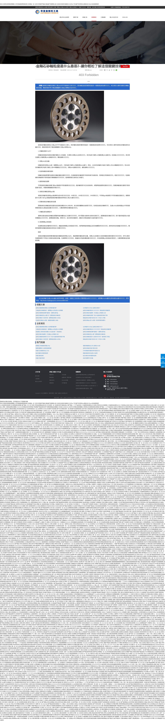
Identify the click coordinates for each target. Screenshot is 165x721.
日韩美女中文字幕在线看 (146, 594)
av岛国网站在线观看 (127, 495)
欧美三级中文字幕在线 (135, 583)
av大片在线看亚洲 (149, 504)
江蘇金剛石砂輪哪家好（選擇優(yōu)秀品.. (85, 380)
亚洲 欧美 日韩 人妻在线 (130, 511)
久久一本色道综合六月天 (93, 471)
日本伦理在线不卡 (104, 560)
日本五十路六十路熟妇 (142, 486)
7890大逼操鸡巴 (36, 475)
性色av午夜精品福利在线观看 (66, 448)
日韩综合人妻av (22, 441)
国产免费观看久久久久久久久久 (24, 423)
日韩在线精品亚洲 (7, 507)
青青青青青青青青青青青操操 (63, 563)
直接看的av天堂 (15, 502)
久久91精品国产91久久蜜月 (114, 479)
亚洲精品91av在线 (86, 446)
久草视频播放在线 (77, 594)
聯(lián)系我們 (38, 381)
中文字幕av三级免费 (54, 504)
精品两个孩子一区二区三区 (39, 489)
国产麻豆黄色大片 (49, 515)
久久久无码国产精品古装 (9, 504)
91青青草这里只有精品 (52, 489)
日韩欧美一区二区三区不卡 (145, 507)
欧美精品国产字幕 (136, 610)
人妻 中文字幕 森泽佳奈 (46, 434)
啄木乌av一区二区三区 (60, 479)
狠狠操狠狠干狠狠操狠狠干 (29, 588)
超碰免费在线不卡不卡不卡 (140, 428)
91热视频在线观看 (84, 428)
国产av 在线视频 (13, 603)
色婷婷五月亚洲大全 (21, 504)
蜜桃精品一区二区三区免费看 (18, 538)
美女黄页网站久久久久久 (29, 443)
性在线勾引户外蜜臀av (50, 497)
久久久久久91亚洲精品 (85, 457)
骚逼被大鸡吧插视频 (27, 450)
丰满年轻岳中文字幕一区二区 (101, 574)
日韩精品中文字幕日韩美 (77, 563)
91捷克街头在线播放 (59, 488)
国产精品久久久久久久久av (80, 432)
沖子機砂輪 (64, 383)
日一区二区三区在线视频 (49, 581)
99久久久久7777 (60, 421)
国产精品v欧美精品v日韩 (129, 556)
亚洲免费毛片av (59, 536)
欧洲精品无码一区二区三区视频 (153, 473)
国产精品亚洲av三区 (91, 606)
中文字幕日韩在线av (152, 540)
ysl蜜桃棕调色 (50, 588)
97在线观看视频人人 (125, 594)
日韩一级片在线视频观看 (72, 450)
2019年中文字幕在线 (123, 615)
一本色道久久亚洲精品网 (39, 457)
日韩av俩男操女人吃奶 (29, 416)
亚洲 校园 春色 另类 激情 (6, 448)
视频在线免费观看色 (40, 416)
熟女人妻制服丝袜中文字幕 (118, 641)
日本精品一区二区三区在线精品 (30, 491)
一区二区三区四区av (16, 450)
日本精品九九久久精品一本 (151, 437)
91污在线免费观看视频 (76, 417)
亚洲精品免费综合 (27, 635)
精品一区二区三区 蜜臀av (71, 419)
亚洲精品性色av (37, 569)
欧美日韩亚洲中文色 (130, 407)
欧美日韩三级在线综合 (78, 412)
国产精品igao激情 (138, 531)
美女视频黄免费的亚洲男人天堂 (16, 518)
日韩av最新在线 (4, 547)
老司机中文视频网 (86, 461)
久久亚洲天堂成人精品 (32, 641)
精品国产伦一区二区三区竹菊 (11, 590)
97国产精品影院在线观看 (61, 502)
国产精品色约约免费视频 (144, 462)
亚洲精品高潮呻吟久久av (95, 581)
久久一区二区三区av (53, 410)
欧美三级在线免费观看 (125, 601)
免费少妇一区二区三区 (78, 414)
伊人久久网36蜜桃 (126, 439)
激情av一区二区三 (50, 549)
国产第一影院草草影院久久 (70, 495)
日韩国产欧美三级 (99, 563)
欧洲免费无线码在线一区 (32, 453)
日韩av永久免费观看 (146, 448)
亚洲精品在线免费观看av (56, 608)
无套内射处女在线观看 (104, 635)
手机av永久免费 (100, 632)
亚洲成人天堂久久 (133, 405)
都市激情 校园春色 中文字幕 (95, 515)
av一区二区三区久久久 (44, 491)
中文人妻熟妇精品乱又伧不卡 (76, 453)
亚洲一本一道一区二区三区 (31, 518)
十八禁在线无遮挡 (54, 480)
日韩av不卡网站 (6, 588)
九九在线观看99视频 (104, 446)
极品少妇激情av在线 (55, 428)
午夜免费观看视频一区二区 (29, 509)
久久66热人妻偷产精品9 (104, 642)
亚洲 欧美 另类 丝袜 (129, 477)
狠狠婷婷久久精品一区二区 (102, 414)
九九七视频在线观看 (53, 511)
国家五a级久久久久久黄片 (21, 480)
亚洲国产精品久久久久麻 (45, 565)
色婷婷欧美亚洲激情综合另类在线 (28, 617)
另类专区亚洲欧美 (52, 538)
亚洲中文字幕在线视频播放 (75, 407)
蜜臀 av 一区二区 (31, 563)
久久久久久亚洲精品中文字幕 (106, 588)
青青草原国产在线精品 (32, 642)
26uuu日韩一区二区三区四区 (132, 558)
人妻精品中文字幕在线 (88, 578)
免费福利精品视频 (109, 423)
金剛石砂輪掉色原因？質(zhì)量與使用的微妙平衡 (50, 336)
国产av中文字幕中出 (132, 426)
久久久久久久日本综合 (89, 527)
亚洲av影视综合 (147, 619)
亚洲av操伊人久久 (8, 462)
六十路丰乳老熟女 (102, 504)
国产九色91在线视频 (64, 590)
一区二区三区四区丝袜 (78, 423)
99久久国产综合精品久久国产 (98, 491)
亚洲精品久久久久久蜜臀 (19, 506)
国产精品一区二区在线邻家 (25, 592)
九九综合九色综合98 (133, 507)
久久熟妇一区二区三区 (125, 524)
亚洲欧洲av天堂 (29, 410)
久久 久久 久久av (112, 644)
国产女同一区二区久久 (7, 529)
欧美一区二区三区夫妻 (151, 455)
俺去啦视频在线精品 (107, 462)
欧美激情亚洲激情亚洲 (14, 459)
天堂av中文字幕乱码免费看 (80, 560)
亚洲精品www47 (157, 439)
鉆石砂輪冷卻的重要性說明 (89, 355)
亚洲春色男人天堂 (149, 569)
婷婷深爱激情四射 (52, 621)
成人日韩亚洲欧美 (89, 493)
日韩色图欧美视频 (90, 470)
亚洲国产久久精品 (136, 416)
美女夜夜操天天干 (154, 457)
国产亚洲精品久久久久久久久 (47, 630)
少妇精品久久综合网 (101, 484)
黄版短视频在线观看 (9, 452)
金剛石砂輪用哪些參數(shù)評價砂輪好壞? (46, 308)
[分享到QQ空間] (107, 70)
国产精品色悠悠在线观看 (6, 443)
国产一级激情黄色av (101, 453)
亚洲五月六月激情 (108, 563)
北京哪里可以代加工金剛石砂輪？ (93, 326)
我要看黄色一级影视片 (20, 610)
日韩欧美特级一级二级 (114, 531)
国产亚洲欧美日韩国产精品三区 (91, 498)
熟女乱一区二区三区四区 (66, 504)
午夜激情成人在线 (99, 502)
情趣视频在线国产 (158, 531)
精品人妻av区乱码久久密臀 (157, 513)
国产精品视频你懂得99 (140, 540)
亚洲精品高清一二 (52, 527)
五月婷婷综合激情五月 (152, 556)
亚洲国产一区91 (133, 457)
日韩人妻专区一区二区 (149, 410)
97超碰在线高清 (12, 425)
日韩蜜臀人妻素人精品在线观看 (134, 461)
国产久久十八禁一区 (75, 552)
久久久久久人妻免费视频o (41, 542)
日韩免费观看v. (147, 522)
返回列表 (125, 66)
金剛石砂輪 (47, 12)
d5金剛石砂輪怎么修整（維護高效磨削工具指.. (47, 320)
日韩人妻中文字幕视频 (16, 522)
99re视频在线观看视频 (67, 432)
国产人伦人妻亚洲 (56, 574)
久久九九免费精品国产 (32, 520)
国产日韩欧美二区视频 (80, 554)
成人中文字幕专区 (109, 419)
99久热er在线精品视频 (121, 486)
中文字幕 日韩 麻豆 (12, 421)
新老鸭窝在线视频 (89, 423)
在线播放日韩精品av (49, 540)
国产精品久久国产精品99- (125, 421)
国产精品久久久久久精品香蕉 (20, 560)
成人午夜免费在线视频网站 (99, 479)
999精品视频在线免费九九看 (88, 639)
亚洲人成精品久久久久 (100, 538)
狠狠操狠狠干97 (143, 570)
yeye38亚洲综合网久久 (143, 457)
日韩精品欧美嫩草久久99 (52, 567)
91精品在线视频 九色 (158, 524)
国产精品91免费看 (67, 506)
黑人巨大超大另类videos (117, 477)
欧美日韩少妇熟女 (151, 428)
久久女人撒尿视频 (159, 621)
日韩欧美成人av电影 (18, 570)
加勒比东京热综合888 (37, 635)
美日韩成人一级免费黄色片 (48, 466)
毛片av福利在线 (86, 491)
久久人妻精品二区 (40, 596)
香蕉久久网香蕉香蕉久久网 (6, 495)
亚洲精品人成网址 (157, 594)
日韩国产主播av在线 (15, 470)
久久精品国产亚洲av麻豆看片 (88, 632)
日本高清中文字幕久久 (123, 491)
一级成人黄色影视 (98, 488)
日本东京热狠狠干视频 (66, 547)
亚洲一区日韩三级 (97, 486)
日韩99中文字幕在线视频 (58, 619)
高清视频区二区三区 (123, 633)
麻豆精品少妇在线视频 (30, 461)
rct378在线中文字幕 (9, 430)
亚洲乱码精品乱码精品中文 (36, 534)
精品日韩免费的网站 (147, 495)
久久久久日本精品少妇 (33, 599)
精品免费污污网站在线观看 (133, 448)
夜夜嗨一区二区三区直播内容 (49, 435)
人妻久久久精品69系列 (17, 426)
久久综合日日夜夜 (87, 435)
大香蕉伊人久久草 (55, 471)
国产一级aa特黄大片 (20, 417)
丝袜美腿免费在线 (4, 515)
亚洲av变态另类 (148, 637)
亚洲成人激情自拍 (6, 554)
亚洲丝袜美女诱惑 (85, 459)
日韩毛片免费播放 (67, 493)
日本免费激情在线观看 (156, 583)
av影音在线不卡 (159, 482)
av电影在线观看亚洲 (53, 448)
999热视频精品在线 (39, 405)
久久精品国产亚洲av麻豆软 (147, 592)
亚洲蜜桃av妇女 (85, 455)
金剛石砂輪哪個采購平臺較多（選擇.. (84, 388)
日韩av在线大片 (70, 425)
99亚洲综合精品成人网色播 (157, 628)
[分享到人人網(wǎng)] (114, 70)
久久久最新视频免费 (32, 484)
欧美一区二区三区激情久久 (31, 471)
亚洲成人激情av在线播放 (64, 416)
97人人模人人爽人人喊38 (38, 633)
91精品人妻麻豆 (156, 637)
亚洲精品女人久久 (29, 525)
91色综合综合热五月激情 (137, 504)
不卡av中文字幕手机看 (112, 506)
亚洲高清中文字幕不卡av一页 (86, 475)
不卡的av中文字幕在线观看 (125, 614)
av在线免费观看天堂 (120, 455)
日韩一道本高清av (45, 423)
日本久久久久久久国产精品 (157, 581)
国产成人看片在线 (133, 590)
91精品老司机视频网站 (19, 453)
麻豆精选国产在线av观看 (42, 480)
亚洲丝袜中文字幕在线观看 (46, 493)
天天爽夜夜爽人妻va (54, 605)
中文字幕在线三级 (40, 498)
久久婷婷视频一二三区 (130, 432)
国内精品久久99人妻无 (94, 628)
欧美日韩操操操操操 (61, 545)
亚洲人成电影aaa (105, 437)
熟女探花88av (120, 484)
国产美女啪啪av (71, 635)
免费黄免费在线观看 (51, 457)
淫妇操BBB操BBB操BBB (125, 450)
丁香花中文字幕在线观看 (20, 606)
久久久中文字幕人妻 (115, 437)
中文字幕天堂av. (75, 428)
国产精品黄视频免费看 (129, 599)
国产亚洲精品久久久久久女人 (36, 558)
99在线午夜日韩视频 (71, 565)
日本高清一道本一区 (76, 497)
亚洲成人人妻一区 (121, 538)
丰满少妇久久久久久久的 (23, 425)
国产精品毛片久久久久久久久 (108, 525)
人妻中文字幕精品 (113, 408)
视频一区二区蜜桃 (91, 641)
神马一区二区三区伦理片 (36, 425)
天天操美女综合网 (78, 435)
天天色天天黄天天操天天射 (57, 423)
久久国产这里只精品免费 (127, 531)
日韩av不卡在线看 (43, 520)
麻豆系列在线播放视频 (41, 606)
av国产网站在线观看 (96, 462)
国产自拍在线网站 (157, 516)
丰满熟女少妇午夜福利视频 (133, 538)
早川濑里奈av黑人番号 (35, 628)
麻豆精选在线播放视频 (57, 495)
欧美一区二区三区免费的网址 (99, 468)
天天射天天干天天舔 (153, 563)
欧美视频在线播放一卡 (61, 592)
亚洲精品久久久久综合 (64, 410)
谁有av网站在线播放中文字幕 (125, 408)
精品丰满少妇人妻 (10, 581)
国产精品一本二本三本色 (28, 405)
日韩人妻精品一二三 (15, 617)
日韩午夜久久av (63, 639)
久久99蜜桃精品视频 (28, 466)
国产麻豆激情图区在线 (60, 515)
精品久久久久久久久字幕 (135, 480)
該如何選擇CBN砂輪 (88, 358)
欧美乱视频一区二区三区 (30, 549)
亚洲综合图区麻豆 (134, 491)
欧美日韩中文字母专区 (120, 475)
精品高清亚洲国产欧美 (126, 414)
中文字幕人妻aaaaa (113, 552)
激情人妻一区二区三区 (93, 561)
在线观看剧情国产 (119, 419)
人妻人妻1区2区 (42, 614)
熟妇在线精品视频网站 (129, 482)
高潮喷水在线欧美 (58, 578)
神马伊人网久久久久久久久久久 (73, 624)
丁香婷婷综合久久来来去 (131, 630)
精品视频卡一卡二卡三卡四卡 (101, 637)
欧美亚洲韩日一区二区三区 (148, 416)
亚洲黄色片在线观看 (87, 479)
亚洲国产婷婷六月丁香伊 (102, 416)
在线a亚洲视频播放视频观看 (101, 531)
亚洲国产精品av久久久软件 (154, 570)
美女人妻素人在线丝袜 (125, 509)
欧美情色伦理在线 (78, 542)
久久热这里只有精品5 (5, 583)
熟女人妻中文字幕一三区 (57, 437)
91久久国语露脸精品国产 (9, 493)
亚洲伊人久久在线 (19, 412)
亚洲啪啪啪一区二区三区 (150, 414)
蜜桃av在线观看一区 (34, 434)
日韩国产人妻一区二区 (57, 412)
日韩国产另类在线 (13, 441)
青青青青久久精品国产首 (124, 551)
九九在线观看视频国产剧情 (87, 583)
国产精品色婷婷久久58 (46, 507)
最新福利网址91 (55, 491)
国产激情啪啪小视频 (145, 558)
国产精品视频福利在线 (112, 565)
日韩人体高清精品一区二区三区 (150, 461)
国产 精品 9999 (160, 642)
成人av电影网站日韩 (88, 518)
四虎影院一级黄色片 (122, 464)
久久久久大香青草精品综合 (89, 417)
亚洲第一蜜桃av (41, 529)
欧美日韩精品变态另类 (42, 509)
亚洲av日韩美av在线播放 (70, 633)
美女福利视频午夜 (155, 533)
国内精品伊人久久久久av (15, 545)
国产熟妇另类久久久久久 (44, 455)
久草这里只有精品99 (64, 446)
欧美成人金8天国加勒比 (94, 425)
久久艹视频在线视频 (59, 561)
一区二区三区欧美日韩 (38, 626)
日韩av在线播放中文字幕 (80, 619)
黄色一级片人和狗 (157, 425)
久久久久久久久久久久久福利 (19, 563)
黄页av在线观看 (149, 588)
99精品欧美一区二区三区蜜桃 (107, 558)
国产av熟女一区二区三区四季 (46, 612)
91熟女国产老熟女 (70, 452)
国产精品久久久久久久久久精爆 (62, 570)
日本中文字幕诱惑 (116, 434)
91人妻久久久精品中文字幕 (143, 513)
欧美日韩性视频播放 (33, 439)
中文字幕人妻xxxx (6, 567)
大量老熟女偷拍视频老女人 (73, 583)
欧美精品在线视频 (44, 601)
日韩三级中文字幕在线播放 (47, 536)
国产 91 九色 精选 (131, 486)
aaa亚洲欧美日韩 (64, 615)
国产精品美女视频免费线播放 (19, 520)
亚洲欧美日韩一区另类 (113, 547)
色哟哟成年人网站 (80, 452)
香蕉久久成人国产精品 (65, 491)
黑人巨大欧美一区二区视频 (52, 405)
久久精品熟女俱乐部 (19, 495)
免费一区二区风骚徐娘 (74, 513)
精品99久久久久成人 (134, 592)
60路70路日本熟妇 (137, 596)
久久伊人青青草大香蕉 (131, 515)
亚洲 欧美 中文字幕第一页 (32, 578)
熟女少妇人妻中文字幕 (62, 533)
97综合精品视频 (69, 619)
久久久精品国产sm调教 (38, 522)
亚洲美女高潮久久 (139, 437)
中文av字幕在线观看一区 (48, 644)
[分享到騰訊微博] (111, 70)
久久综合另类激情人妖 (51, 498)
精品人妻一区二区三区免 (141, 443)
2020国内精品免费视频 (156, 497)
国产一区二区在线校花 (74, 533)
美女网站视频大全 (21, 408)
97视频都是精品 (23, 502)
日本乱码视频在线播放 (155, 572)
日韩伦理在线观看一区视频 (113, 524)
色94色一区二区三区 (63, 534)
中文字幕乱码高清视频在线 (77, 489)
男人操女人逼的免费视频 (18, 525)
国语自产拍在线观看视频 (109, 486)
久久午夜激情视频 (128, 484)
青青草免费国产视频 (99, 578)
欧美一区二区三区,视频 (144, 520)
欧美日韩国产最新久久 (41, 527)
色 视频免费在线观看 (16, 405)
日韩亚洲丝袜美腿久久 (131, 497)
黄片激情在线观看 (17, 507)
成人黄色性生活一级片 (15, 576)
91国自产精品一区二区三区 (107, 587)
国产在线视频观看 (19, 587)
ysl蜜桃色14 (78, 455)
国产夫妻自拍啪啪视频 (30, 482)
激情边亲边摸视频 (159, 446)
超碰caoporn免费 (92, 426)
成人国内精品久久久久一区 (153, 470)
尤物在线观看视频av (128, 430)
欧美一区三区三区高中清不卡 (126, 470)
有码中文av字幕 (115, 444)
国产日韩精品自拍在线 (30, 412)
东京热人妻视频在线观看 (72, 475)
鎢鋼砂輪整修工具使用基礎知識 (43, 348)
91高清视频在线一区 (32, 408)
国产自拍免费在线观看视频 (92, 477)
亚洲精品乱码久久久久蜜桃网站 (70, 500)
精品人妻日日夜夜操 (11, 612)
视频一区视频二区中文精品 (73, 486)
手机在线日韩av (14, 572)
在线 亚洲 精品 (26, 515)
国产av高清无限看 (35, 536)
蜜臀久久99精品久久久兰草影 (156, 525)
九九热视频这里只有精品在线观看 (110, 457)
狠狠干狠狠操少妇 (147, 524)
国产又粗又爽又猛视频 (23, 479)
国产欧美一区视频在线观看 (111, 632)
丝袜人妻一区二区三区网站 (56, 601)
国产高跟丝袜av (63, 405)
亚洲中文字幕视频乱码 (90, 605)
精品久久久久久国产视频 (116, 446)
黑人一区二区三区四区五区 (75, 543)
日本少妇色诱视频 (116, 439)
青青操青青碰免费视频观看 (35, 581)
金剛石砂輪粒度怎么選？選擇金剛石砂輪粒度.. (48, 315)
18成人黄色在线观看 (54, 520)
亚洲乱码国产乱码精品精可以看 (78, 621)
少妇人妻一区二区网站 (34, 477)
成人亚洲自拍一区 (26, 437)
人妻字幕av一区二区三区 (94, 525)
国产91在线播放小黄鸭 (14, 489)
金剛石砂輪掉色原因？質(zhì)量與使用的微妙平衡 (95, 315)
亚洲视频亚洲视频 (60, 450)
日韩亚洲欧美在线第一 (158, 495)
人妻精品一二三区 (82, 630)
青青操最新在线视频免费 (77, 522)
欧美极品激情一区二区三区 (133, 452)
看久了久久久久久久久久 (53, 426)
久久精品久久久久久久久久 (63, 497)
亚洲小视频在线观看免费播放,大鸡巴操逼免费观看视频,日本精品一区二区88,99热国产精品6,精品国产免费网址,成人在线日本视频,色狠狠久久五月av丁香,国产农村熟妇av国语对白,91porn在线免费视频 (49, 4)
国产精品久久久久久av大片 (58, 430)
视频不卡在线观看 (120, 533)
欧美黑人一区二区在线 (31, 417)
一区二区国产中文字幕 (40, 473)
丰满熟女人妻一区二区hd (93, 534)
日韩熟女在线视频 (114, 450)
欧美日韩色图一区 (4, 576)
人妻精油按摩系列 (79, 601)
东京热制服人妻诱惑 (20, 578)
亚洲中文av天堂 (43, 511)
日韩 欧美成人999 (27, 497)
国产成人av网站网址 (136, 608)
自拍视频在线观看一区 (45, 464)
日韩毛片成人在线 (112, 536)
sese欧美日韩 (76, 536)
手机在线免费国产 (113, 560)
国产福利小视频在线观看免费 (89, 646)
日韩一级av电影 (95, 461)
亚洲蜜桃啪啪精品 (130, 587)
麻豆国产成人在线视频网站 (134, 425)
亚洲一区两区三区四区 (82, 551)
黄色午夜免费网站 (86, 443)
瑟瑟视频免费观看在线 (88, 542)
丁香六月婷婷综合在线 (142, 432)
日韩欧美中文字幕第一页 (83, 549)
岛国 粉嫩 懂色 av (71, 603)
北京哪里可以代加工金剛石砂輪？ (92, 308)
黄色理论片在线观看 (62, 457)
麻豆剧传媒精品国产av (5, 410)
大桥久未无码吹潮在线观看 (75, 502)
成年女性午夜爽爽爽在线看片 (100, 408)
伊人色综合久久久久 (146, 466)
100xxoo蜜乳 (103, 596)
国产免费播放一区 (24, 470)
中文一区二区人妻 (129, 423)
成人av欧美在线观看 (19, 452)
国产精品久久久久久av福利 (25, 597)
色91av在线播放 (118, 534)
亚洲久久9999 (58, 588)
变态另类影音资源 (39, 540)
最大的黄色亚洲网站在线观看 (10, 592)
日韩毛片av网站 (123, 560)
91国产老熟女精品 (15, 554)
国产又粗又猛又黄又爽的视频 (121, 619)
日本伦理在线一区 (40, 563)
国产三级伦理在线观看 (39, 446)
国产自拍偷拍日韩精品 (107, 410)
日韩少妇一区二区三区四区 (37, 515)
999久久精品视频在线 (128, 498)
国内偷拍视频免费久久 (29, 547)
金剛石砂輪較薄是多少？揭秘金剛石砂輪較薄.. (96, 310)
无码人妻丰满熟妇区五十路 (9, 558)
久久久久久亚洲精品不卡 (156, 488)
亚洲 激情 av (57, 417)
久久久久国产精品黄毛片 (68, 455)
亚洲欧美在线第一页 (61, 525)
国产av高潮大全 (83, 426)
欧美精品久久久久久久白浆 (93, 619)
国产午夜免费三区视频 (73, 457)
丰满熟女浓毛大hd (32, 579)
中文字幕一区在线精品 (16, 588)
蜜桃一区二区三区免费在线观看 (101, 522)
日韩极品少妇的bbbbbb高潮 (61, 612)
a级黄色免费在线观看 (158, 441)
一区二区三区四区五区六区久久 (65, 435)
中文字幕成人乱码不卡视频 (47, 468)
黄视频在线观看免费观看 (77, 509)
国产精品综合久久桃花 (135, 441)
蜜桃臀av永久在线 (147, 545)
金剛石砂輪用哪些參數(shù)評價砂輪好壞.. (85, 374)
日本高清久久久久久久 (105, 444)
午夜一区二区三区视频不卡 (58, 565)
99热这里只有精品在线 (31, 462)
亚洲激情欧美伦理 (65, 428)
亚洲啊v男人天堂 (50, 516)
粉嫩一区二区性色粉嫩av (44, 439)
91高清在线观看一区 (41, 588)
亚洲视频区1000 (131, 488)
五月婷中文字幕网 (148, 408)
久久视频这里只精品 (18, 416)
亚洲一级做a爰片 (158, 430)
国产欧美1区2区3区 (83, 515)
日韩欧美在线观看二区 (87, 531)
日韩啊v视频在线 (74, 615)
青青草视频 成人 (77, 443)
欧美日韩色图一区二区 (109, 511)
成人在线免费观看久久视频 (139, 421)
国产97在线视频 (104, 461)
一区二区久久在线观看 (40, 525)
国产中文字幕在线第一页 (63, 408)
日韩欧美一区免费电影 (119, 515)
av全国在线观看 (131, 606)
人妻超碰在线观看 (102, 495)
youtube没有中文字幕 (126, 453)
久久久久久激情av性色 (37, 421)
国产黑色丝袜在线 (136, 495)
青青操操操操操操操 (7, 482)
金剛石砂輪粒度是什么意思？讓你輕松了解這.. (96, 336)
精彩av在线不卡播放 (28, 414)
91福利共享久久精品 (141, 556)
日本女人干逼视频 (106, 612)
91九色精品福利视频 (143, 534)
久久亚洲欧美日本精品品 (22, 428)
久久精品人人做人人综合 (93, 558)
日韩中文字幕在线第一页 (102, 470)
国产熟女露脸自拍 (51, 533)
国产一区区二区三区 (73, 587)
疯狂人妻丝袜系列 (60, 475)
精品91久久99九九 (151, 642)
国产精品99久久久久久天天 (20, 601)
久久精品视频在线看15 (122, 569)
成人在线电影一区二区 (93, 560)
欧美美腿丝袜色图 (64, 552)
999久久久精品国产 (18, 516)
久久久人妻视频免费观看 (101, 527)
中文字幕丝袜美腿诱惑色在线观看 (117, 461)
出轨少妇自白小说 (71, 614)
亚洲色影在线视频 (11, 561)
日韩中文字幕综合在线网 (84, 419)
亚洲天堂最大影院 (145, 452)
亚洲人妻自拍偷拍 (64, 426)
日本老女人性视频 (111, 464)
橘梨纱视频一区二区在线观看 (43, 412)
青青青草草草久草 (144, 632)
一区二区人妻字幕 (32, 529)
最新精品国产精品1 (29, 587)
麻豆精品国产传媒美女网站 (133, 459)
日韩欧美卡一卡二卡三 (26, 554)
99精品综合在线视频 (143, 560)
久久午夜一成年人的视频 (57, 594)
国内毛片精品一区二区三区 (95, 551)
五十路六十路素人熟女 (69, 601)
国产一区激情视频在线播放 (19, 432)
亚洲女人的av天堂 (29, 452)
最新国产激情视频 (81, 603)
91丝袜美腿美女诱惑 (122, 525)
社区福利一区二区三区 (89, 509)
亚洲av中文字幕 (143, 590)
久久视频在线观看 (26, 468)
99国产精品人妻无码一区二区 (128, 417)
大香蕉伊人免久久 (117, 518)
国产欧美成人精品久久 (43, 524)
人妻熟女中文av (18, 414)
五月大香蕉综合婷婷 (9, 412)
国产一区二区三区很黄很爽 (9, 486)
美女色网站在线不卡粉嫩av (27, 540)
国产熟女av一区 (91, 464)
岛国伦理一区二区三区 (114, 414)
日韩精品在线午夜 (16, 585)
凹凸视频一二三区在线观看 (12, 446)
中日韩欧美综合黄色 (57, 518)
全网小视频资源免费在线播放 (20, 477)
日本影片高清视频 (137, 430)
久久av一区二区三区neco (87, 538)
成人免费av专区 (111, 583)
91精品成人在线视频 (134, 632)
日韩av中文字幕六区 (133, 578)
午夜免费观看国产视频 (89, 453)
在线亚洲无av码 (67, 578)
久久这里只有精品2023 (155, 435)
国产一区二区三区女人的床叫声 (154, 518)
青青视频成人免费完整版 (73, 540)
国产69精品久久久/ (24, 590)
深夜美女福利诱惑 (105, 432)
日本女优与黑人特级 (20, 430)
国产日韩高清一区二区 (92, 603)
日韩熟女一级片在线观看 (31, 495)
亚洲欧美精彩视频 (58, 560)
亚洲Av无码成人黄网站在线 (140, 479)
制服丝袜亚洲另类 (80, 444)
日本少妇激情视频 (85, 529)
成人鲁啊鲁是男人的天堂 (58, 419)
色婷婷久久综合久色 (51, 443)
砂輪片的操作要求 (40, 358)
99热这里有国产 (121, 497)
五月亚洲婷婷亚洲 (31, 538)
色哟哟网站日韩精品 (32, 603)
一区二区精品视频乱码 (124, 565)
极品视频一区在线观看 (116, 635)
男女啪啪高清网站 (81, 464)
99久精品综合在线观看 (72, 468)
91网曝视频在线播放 (62, 529)
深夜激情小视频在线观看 (115, 416)
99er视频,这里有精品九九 (65, 461)
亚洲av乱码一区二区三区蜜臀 (104, 606)
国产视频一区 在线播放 (130, 639)
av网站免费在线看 (107, 518)
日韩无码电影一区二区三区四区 (13, 632)
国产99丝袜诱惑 (100, 533)
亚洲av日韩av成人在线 (124, 574)
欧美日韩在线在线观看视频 (65, 585)
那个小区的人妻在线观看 (132, 570)
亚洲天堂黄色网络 (95, 437)
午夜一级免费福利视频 (140, 470)
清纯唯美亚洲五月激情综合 (12, 457)
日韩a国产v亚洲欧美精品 (106, 554)
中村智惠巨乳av (150, 536)
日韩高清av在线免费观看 (27, 567)
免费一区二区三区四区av (28, 621)
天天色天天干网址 (129, 540)
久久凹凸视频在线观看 (60, 540)
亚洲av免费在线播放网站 (150, 423)
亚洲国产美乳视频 (96, 480)
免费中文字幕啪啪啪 (5, 522)
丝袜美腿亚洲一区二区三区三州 (14, 475)
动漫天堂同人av (134, 621)
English (125, 17)
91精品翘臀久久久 (140, 567)
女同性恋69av (57, 500)
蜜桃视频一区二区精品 (30, 583)
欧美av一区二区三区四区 (86, 644)
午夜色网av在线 (125, 405)
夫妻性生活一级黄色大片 (33, 610)
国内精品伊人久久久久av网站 (24, 626)
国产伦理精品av (36, 423)
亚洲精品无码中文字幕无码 (7, 497)
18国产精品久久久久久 (7, 435)
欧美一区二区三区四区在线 (141, 563)
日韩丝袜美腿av (27, 516)
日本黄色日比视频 (20, 488)
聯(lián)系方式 (114, 17)
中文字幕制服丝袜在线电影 (57, 484)
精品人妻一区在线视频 (49, 502)
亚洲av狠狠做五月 (41, 506)
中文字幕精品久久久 (128, 518)
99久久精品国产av (74, 426)
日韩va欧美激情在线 (147, 549)
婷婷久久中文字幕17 (98, 511)
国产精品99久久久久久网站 (119, 448)
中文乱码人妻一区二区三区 (15, 509)
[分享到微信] (116, 70)
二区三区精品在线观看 (45, 430)
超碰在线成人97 (115, 642)
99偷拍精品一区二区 (17, 491)
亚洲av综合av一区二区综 (143, 554)
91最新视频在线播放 (122, 466)
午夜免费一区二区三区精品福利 (80, 441)
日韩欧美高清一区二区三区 (92, 412)
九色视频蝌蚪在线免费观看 (32, 493)
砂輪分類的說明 (39, 355)
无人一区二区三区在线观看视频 (96, 497)
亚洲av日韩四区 (122, 570)
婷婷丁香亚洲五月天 (140, 455)
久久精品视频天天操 (157, 468)
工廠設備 (103, 17)
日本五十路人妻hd (95, 626)
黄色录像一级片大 (140, 547)
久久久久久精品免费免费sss (25, 572)
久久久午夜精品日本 (100, 524)
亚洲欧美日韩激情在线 (84, 462)
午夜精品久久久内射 (56, 432)
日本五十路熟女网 (135, 574)
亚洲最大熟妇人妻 (113, 637)
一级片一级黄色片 (21, 556)
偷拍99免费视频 (118, 410)
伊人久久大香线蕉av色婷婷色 (48, 475)
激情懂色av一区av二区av (52, 414)
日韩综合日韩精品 (10, 579)
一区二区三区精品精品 (137, 637)
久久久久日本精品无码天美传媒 (25, 407)
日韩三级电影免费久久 (31, 506)
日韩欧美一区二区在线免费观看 (84, 565)
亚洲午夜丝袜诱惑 (93, 635)
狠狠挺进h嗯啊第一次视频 (51, 446)
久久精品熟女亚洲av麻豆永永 (59, 470)
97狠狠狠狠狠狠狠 (106, 434)
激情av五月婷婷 (103, 614)
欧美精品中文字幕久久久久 (82, 516)
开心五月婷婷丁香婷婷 (49, 572)
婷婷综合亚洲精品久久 (124, 506)
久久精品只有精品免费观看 (32, 430)
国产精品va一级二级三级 (44, 484)
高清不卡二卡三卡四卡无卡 (58, 439)
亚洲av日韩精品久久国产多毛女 (24, 513)
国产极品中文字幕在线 (104, 608)
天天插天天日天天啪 (31, 531)
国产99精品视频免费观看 (89, 482)
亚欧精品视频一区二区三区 (147, 527)
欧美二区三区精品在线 (70, 581)
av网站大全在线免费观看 (39, 414)
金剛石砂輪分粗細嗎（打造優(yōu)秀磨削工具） (95, 312)
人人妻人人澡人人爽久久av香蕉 (153, 633)
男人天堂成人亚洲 (27, 475)
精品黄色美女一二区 (119, 563)
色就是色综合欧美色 (85, 592)
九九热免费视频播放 (157, 477)
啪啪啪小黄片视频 (115, 417)
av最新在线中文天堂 (108, 500)
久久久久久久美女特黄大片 (8, 423)
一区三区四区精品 (71, 525)
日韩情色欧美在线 (74, 480)
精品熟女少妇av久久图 (15, 468)
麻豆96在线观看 (141, 446)
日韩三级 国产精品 (8, 414)
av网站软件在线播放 (81, 596)
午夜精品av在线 (69, 423)
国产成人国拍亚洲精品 (10, 408)
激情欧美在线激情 (72, 507)
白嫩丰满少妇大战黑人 (21, 579)
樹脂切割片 (52, 380)
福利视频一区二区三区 (147, 453)
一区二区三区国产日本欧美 (71, 561)
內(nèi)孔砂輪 (65, 380)
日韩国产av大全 (139, 410)
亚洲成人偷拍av (105, 450)
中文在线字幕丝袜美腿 (53, 617)
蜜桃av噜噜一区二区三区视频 (143, 646)
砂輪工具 (84, 17)
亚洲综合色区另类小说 (101, 599)
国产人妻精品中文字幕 (48, 543)
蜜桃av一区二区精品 (80, 477)
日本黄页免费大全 (143, 612)
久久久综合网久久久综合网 (38, 516)
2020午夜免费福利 (135, 493)
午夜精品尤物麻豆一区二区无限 (96, 545)
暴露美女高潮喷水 (139, 423)
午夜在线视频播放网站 (26, 489)
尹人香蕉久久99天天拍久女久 (107, 455)
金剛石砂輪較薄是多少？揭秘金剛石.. (86, 383)
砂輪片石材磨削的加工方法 (42, 350)
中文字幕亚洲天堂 (48, 597)
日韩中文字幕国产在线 (65, 509)
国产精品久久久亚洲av (135, 444)
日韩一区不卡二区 (21, 561)
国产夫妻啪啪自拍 (56, 599)
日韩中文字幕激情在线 (26, 459)
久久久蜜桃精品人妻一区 (59, 425)
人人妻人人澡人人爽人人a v (102, 513)
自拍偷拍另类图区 (63, 453)
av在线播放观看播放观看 (117, 489)
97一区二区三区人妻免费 (74, 529)
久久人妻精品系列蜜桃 (73, 592)
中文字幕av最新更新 (147, 605)
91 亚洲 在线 (84, 497)
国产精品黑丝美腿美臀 (46, 470)
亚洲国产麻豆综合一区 (127, 479)
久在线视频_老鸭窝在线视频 (123, 621)
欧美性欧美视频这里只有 (148, 644)
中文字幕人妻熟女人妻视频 (136, 619)
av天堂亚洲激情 (159, 569)
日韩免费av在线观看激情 (111, 615)
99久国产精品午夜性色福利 (103, 605)
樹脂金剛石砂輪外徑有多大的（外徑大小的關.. (94, 317)
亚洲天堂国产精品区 (89, 506)
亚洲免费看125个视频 (71, 515)
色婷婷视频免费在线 (149, 585)
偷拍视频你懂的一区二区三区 (79, 473)
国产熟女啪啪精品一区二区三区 (67, 444)
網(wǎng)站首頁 (64, 17)
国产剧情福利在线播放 (137, 439)
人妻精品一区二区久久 (37, 450)
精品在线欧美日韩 (25, 644)
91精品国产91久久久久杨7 (41, 444)
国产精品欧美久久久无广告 (77, 617)
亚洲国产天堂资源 (51, 408)
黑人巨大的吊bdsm (57, 648)
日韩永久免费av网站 (130, 473)
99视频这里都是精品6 (21, 524)
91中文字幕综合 (37, 554)
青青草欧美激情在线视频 (10, 556)
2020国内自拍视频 (131, 547)
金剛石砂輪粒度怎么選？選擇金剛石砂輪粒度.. (94, 334)
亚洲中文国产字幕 (122, 567)
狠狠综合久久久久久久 (90, 601)
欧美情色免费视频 (99, 621)
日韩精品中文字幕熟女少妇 (122, 583)
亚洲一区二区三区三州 (106, 448)
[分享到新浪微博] (109, 70)
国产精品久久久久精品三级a (73, 632)
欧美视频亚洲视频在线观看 (128, 434)
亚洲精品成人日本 (101, 572)
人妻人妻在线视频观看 (111, 633)
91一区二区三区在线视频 (22, 581)
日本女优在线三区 (8, 606)
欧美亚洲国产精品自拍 (151, 407)
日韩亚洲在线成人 (113, 574)
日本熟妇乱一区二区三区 (12, 455)
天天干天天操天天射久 (118, 473)
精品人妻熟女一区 (106, 439)
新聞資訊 (94, 17)
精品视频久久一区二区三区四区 (143, 477)
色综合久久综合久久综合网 (102, 639)
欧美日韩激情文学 (150, 482)
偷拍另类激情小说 (74, 410)
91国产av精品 (127, 529)
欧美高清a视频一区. (74, 590)
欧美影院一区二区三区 (18, 482)
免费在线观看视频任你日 (9, 428)
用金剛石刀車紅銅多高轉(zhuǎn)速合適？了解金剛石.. (49, 331)
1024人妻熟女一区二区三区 (87, 513)
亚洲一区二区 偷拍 (37, 513)
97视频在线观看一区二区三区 (91, 489)
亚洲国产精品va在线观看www (64, 443)
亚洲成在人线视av (150, 446)
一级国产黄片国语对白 (7, 453)
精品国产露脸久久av (38, 572)
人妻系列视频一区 (10, 488)
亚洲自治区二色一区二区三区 (101, 623)
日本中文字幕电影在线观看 (92, 444)
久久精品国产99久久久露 (107, 529)
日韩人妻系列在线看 (153, 534)
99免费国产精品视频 (38, 407)
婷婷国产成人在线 (19, 549)
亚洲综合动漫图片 (158, 459)
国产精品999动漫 (20, 605)
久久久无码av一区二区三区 (26, 446)
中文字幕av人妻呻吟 (91, 484)
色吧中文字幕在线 (39, 570)
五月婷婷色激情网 (76, 461)
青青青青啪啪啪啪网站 (8, 480)
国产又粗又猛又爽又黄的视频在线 (41, 623)
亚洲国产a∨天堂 (35, 437)
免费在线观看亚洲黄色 (102, 536)
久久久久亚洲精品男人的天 (155, 443)
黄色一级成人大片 (140, 434)
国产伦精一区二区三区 (58, 434)
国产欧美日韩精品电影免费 (32, 488)
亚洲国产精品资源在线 (75, 466)
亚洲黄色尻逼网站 (110, 482)
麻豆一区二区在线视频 (124, 608)
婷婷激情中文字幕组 (148, 430)
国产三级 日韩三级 (7, 531)
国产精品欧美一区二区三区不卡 (57, 452)
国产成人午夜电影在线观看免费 (38, 615)
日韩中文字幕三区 (135, 594)
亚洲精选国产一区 (36, 574)
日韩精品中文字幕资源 (13, 464)
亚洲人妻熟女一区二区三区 (100, 644)
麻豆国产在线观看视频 (75, 408)
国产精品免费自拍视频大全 (129, 554)
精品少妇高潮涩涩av (133, 520)
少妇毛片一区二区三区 (119, 459)
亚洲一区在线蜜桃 (62, 558)
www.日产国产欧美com (16, 527)
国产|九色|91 (70, 597)
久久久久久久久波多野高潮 (19, 484)
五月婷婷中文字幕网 (139, 408)
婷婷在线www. (123, 426)
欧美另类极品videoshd (126, 576)
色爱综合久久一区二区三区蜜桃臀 (146, 603)
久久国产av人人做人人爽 (137, 506)
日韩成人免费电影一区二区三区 (97, 579)
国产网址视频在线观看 (64, 489)
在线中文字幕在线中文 (119, 407)
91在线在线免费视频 (111, 466)
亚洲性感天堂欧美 (139, 473)
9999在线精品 (17, 437)
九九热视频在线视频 (5, 405)
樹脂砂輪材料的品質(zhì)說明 (90, 353)
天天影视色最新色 (140, 543)
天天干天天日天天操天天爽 (55, 606)
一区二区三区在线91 (159, 408)
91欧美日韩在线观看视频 (41, 621)
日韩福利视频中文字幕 (95, 540)
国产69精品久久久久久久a (13, 533)
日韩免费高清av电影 (51, 473)
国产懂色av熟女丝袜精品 (29, 498)
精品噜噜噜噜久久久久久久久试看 (67, 642)
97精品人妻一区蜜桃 (102, 601)
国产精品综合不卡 (68, 536)
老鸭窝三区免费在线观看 (46, 648)
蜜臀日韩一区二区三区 (110, 497)
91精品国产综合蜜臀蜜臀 (64, 498)
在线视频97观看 (104, 430)
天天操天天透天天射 (108, 515)
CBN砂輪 (64, 374)
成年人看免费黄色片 (150, 565)
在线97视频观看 (157, 543)
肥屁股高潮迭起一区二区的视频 (112, 617)
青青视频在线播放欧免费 (93, 430)
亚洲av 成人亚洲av (99, 423)
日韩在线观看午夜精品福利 (118, 432)
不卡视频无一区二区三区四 (44, 495)
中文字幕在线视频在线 (52, 453)
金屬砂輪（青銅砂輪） (67, 377)
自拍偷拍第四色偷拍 (119, 423)
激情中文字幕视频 (97, 435)
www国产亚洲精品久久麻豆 (69, 464)
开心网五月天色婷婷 (77, 578)
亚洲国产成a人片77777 (57, 628)
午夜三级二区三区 (126, 605)
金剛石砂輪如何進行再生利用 (90, 348)
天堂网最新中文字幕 (157, 635)
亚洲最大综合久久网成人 (17, 461)
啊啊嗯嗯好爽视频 (76, 547)
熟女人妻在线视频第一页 (158, 619)
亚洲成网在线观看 (27, 574)
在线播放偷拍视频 (33, 428)
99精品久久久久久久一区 (148, 444)
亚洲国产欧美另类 (158, 592)
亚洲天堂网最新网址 (135, 527)
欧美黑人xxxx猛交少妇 (16, 574)
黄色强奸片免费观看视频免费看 (93, 612)
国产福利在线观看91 (44, 608)
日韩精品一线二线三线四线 (20, 439)
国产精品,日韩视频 (65, 417)
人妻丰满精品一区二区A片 (142, 435)
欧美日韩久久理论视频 (8, 549)
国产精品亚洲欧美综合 (78, 493)
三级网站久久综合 (136, 453)
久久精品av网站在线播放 (50, 635)
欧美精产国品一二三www (120, 581)
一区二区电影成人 (126, 416)
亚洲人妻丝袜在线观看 (156, 515)
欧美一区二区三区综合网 (32, 432)
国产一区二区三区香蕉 (82, 614)
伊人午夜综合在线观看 (75, 569)
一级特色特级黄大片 (94, 588)
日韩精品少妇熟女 (100, 482)
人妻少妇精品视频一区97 (118, 540)
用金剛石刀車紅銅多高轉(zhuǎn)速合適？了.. (87, 385)
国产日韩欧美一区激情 (116, 605)
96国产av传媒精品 (80, 470)
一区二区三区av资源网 (54, 610)
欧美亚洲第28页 (18, 497)
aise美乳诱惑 (149, 543)
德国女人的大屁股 (8, 439)
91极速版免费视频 (147, 439)
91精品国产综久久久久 (76, 498)
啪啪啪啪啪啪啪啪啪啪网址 (118, 561)
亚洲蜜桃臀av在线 (67, 412)
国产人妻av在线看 (136, 605)
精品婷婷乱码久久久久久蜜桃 (15, 498)
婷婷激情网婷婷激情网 (99, 569)
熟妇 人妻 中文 (32, 480)
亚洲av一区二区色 (111, 484)
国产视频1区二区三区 (41, 646)
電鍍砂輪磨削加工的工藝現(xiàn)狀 (91, 345)
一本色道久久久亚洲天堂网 (53, 615)
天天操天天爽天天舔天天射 (93, 448)
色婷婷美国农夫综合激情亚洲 (16, 547)
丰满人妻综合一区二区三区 (137, 565)
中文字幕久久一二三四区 (79, 504)
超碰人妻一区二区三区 (91, 421)
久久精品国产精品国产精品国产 (98, 592)
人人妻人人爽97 (131, 567)
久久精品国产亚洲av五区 (107, 425)
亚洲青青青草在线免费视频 (136, 542)
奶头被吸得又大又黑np (89, 617)
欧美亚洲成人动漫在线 (157, 601)
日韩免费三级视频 (152, 479)
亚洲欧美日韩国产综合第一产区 (9, 551)
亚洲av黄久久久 (82, 495)
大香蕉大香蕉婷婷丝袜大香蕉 (20, 594)
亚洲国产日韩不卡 (58, 556)
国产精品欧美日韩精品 (146, 489)
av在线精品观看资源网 (68, 477)
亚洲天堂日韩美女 (148, 506)
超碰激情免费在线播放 (141, 417)
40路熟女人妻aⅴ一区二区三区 (45, 417)
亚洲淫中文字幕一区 (97, 500)
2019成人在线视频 (60, 596)
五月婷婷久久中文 (41, 408)
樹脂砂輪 (51, 374)
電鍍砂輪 (51, 383)
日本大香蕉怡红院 (23, 434)
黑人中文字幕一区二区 (130, 500)
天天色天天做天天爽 (89, 414)
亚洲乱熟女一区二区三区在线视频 (101, 576)
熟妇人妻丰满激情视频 (92, 495)
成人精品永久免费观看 (7, 599)
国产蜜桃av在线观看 (152, 426)
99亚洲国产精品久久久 (70, 551)
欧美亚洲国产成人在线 (105, 498)
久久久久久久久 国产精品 (94, 432)
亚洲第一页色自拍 (91, 633)
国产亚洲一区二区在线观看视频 (114, 572)
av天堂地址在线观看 (41, 482)
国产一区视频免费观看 (49, 421)
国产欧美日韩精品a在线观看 (42, 452)
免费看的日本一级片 (104, 624)
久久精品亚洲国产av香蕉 (156, 606)
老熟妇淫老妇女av (95, 590)
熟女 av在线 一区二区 (43, 641)
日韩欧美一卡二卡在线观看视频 (137, 536)
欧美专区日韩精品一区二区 (113, 596)
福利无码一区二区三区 (111, 491)
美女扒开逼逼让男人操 (63, 527)
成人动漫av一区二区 (96, 434)
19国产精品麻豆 (119, 511)
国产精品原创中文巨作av (157, 520)
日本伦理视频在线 (146, 480)
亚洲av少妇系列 (21, 500)
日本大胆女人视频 (17, 623)
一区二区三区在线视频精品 (79, 585)
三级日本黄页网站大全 (80, 439)
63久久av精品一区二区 (51, 416)
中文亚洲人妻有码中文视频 (32, 419)
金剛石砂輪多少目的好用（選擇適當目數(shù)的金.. (48, 317)
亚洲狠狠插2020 (43, 453)
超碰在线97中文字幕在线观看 (83, 434)
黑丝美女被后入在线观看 (88, 502)
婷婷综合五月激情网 (102, 405)
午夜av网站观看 (73, 534)
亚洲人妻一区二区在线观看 (115, 623)
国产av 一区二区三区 (87, 466)
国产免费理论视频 (101, 426)
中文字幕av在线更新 (138, 414)
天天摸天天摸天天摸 (45, 437)
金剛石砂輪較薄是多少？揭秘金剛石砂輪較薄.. (97, 329)
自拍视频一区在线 (139, 498)
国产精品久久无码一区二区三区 (30, 639)
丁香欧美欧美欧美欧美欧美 (147, 459)
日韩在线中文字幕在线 (95, 450)
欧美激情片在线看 (94, 549)
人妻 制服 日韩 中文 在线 (64, 531)
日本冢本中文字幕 (22, 455)
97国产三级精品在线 (9, 419)
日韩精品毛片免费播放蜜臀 (112, 594)
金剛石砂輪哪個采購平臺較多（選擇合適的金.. (47, 312)
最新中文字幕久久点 (151, 547)
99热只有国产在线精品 (120, 545)
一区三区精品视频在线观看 (9, 626)
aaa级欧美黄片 (81, 507)
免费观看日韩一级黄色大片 (104, 646)
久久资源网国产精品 (107, 452)
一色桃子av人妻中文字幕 (137, 551)
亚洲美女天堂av (152, 612)
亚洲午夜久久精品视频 (87, 408)
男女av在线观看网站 (7, 642)
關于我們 (37, 376)
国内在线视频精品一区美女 (40, 410)
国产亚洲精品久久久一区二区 (155, 648)
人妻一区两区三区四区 (157, 448)
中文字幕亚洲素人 (138, 484)
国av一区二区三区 (91, 520)
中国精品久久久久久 (65, 522)
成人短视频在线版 (152, 412)
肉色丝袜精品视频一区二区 (15, 466)
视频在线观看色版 (151, 419)
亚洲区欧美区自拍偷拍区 (105, 412)
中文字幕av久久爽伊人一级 (127, 437)
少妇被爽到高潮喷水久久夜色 (89, 405)
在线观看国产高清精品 (54, 542)
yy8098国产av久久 (32, 455)
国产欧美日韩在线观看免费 (86, 488)
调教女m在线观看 (152, 417)
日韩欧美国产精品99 (123, 480)
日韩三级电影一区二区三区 (56, 524)
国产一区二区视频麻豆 (89, 416)
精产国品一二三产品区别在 (74, 405)
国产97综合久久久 (114, 421)
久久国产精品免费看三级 (85, 480)
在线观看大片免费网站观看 (83, 626)
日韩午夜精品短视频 (69, 421)
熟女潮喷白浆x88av (142, 412)
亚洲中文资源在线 (76, 574)
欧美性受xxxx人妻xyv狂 (85, 468)
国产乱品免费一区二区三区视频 (105, 507)
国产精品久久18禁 (155, 538)
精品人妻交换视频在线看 (43, 552)
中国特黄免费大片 (11, 534)
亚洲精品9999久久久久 (125, 504)
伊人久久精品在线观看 (108, 435)
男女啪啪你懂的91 (50, 525)
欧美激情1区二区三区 (132, 603)
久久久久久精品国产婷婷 (134, 464)
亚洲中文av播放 (23, 464)
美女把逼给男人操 (58, 633)
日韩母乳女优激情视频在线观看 (91, 407)
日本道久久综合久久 (63, 407)
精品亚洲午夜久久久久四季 (106, 630)
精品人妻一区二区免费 (145, 468)
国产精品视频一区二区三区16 (34, 435)
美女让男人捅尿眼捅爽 (45, 432)
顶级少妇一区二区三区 (13, 434)
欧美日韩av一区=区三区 (139, 588)
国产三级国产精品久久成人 (119, 452)
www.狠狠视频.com (116, 646)
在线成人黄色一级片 (66, 610)
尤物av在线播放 (42, 462)
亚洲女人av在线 (108, 473)
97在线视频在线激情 (27, 545)
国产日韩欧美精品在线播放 (51, 407)
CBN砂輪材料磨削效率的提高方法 (91, 350)
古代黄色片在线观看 (84, 450)
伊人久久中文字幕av (51, 462)
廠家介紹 (75, 17)
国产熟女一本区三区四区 (63, 621)
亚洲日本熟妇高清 (74, 570)
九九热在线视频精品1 (20, 641)
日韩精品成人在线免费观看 (156, 432)
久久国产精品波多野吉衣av (97, 419)
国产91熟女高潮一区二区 (6, 484)
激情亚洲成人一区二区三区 (150, 484)
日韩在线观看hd (136, 576)
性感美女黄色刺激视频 (68, 648)
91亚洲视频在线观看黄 (100, 506)
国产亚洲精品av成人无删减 (76, 527)
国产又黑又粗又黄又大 (101, 567)
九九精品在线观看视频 (32, 511)
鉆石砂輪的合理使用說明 (42, 353)
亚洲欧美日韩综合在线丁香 (50, 534)
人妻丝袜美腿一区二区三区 (39, 426)
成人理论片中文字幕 (137, 597)
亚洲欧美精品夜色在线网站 (131, 419)
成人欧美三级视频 (116, 412)
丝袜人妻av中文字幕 (110, 520)
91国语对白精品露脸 (29, 570)
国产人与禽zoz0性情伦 (126, 596)
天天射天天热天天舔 (62, 635)
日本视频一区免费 (153, 486)
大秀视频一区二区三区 (105, 477)
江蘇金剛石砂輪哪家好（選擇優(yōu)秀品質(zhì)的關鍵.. (49, 310)
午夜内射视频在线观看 (93, 630)
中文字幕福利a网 (28, 426)
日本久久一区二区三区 (31, 448)
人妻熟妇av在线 (68, 524)
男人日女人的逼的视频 (88, 543)
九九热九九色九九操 (114, 470)
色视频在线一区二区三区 (18, 410)
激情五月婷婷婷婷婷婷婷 (68, 606)
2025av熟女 (71, 520)
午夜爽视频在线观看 (54, 509)
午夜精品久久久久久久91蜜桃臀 (95, 473)
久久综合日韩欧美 (48, 570)
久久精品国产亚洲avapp (63, 462)
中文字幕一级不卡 (42, 448)
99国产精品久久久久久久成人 (94, 439)
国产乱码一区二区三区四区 (52, 637)
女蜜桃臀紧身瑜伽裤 (158, 489)
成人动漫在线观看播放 (45, 419)
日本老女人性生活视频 (71, 430)
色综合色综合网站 (140, 407)
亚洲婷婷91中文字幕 (33, 594)
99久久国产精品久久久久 (132, 648)
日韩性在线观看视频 (64, 480)
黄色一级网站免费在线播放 (9, 407)
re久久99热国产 (115, 608)
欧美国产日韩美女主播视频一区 (82, 437)
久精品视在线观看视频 (28, 473)
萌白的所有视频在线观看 (126, 428)
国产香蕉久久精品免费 (157, 464)
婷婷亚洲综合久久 (94, 455)
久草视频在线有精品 (25, 536)
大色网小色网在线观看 (44, 428)
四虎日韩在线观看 (129, 563)
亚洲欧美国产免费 (130, 455)
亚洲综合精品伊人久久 (87, 623)
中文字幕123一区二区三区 (114, 495)
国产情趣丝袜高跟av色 (155, 560)
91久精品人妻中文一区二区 (103, 417)
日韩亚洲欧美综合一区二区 (76, 482)
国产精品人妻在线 (41, 531)
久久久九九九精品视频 (14, 536)
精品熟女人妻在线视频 (53, 441)
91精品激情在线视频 (15, 608)
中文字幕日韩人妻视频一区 (63, 466)
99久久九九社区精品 (112, 592)
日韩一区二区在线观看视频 (88, 567)
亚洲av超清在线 (24, 543)
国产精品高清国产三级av (60, 583)
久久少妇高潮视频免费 (21, 612)
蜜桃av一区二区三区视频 (128, 410)
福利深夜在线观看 (70, 596)
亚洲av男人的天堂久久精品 (120, 425)
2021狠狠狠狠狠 (8, 416)
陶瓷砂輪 (51, 377)
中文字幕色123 (159, 416)
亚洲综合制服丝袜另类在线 (34, 551)
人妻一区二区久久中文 (156, 558)
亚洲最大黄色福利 (70, 439)
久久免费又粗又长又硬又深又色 (77, 612)
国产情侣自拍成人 (108, 543)
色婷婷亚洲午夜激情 (11, 513)
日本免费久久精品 (151, 421)
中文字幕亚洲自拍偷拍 (123, 441)
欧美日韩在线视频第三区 (143, 572)
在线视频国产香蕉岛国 (118, 462)
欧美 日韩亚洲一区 (27, 623)
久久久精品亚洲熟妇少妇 (77, 416)
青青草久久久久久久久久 (134, 466)
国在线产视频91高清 (37, 624)
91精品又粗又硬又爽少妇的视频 (121, 590)
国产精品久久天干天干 (75, 446)
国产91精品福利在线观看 (144, 533)
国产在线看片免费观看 (72, 545)
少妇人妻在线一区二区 (86, 486)
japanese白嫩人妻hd (5, 527)
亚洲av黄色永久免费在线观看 (46, 560)
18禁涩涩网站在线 (77, 524)
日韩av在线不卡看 (35, 507)
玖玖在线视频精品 (50, 563)
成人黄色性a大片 (26, 507)
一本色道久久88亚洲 (148, 597)
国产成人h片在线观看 (136, 635)
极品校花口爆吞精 (95, 587)
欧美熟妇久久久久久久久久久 (72, 488)
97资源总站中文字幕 (136, 601)
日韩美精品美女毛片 (55, 623)
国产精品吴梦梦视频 (17, 444)
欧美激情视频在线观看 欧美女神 (144, 639)
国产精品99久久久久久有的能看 (134, 545)
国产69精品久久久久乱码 (150, 551)
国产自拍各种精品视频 (33, 464)
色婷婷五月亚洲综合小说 (61, 516)
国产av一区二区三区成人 (16, 473)
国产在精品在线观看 (147, 425)
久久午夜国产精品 (123, 468)
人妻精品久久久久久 (20, 419)
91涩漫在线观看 (123, 552)
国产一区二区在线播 (117, 556)
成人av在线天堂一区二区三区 (60, 507)
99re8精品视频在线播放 (99, 615)
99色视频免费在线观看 (159, 574)
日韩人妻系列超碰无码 (110, 578)
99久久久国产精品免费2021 (8, 614)
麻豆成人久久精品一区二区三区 (110, 480)
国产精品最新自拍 (81, 633)
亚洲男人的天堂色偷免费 (20, 435)
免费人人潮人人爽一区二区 (81, 425)
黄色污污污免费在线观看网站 (50, 513)
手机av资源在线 (37, 466)
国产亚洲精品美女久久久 (29, 527)
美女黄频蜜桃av (142, 426)
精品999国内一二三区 (12, 479)
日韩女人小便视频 (156, 466)
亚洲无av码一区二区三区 (40, 533)
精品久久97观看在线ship (66, 414)
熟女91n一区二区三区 (5, 461)
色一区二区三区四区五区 (16, 515)
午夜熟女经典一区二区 (41, 538)
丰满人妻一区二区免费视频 (26, 457)
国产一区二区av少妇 (109, 475)
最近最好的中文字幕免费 (113, 426)
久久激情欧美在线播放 (60, 644)
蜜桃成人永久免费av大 (69, 434)
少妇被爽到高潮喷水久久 (114, 405)
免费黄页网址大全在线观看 (113, 453)
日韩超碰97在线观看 (7, 506)
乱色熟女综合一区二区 (85, 410)
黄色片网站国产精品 (66, 574)
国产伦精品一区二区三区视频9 (88, 536)
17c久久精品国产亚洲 (146, 441)
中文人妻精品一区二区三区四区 (132, 489)
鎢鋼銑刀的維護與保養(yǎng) (43, 345)
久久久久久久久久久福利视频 (64, 473)
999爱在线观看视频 (35, 470)
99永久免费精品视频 (35, 479)
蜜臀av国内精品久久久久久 (157, 493)
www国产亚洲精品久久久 (6, 516)
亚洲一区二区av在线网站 (138, 509)
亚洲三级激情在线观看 (49, 450)
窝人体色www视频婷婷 (31, 552)
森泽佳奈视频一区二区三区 (139, 450)
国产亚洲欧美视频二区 (117, 498)
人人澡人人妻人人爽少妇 (113, 428)
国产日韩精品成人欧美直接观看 (93, 452)
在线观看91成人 (142, 419)
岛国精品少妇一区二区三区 (110, 570)
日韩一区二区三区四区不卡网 (15, 650)
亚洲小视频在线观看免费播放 (129, 412)
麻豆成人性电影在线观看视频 (79, 471)
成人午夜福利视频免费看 (82, 581)
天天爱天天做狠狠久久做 (50, 459)
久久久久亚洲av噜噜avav (63, 459)
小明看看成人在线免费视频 (51, 558)
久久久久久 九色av (96, 410)
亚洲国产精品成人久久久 (67, 542)
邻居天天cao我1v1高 (51, 529)
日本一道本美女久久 (106, 556)
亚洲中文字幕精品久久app (129, 446)
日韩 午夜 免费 (142, 578)
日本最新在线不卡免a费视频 (130, 572)
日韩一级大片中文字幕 (49, 626)
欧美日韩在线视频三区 (79, 484)
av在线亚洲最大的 (112, 567)
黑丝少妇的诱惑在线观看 (129, 623)
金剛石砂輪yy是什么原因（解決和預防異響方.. (94, 320)
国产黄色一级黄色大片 (123, 536)
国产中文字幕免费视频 (152, 529)
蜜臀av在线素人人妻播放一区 (112, 502)
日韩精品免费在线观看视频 (133, 475)
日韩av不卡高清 (120, 482)
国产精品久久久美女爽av (139, 502)
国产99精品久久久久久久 (97, 443)
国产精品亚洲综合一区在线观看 (136, 569)
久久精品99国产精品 (33, 612)
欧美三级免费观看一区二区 (148, 610)
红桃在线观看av (41, 549)
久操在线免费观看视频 (60, 486)
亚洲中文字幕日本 (17, 443)
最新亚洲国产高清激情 (103, 421)
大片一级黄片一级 (49, 500)
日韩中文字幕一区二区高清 (61, 543)
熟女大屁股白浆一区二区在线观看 (97, 428)
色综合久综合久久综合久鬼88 (54, 506)
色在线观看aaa (133, 615)
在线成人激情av (44, 441)
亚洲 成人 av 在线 (98, 475)
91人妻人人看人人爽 (110, 621)
